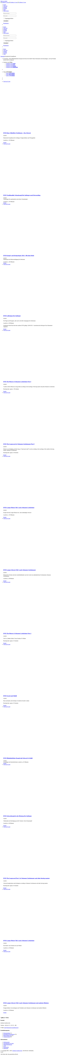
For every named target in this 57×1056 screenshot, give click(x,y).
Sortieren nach (11, 63)
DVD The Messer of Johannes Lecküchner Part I (17, 381)
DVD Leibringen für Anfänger (12, 316)
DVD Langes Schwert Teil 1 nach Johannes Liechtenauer (19, 570)
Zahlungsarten (6, 1042)
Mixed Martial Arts (7, 1035)
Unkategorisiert (6, 1036)
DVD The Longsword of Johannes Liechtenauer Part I (18, 444)
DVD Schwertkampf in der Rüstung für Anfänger (17, 816)
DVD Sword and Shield (10, 696)
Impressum (5, 1048)
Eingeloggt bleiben (9, 18)
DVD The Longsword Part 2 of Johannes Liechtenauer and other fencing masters (26, 878)
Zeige (10, 73)
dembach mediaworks (17, 1050)
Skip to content (4, 1)
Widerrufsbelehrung (7, 1044)
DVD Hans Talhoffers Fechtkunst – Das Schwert (17, 133)
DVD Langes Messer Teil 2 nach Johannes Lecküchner (18, 940)
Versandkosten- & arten (8, 1043)
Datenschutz (6, 1047)
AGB (4, 1045)
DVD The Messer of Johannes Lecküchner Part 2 (17, 633)
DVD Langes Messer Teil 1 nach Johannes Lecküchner (18, 507)
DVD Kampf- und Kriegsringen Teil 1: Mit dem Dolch (18, 255)
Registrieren (6, 23)
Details (4, 142)
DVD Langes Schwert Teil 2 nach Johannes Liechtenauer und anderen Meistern (26, 1003)
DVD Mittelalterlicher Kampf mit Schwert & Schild (18, 758)
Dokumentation (6, 1033)
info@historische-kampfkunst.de (11, 1027)
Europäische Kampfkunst (8, 1034)
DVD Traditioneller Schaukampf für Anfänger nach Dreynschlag (21, 195)
